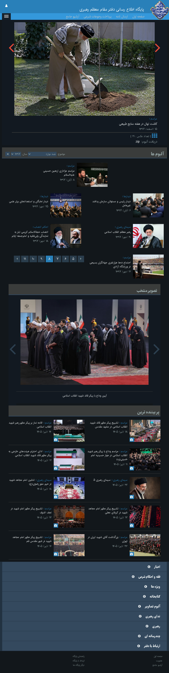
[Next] (17, 259)
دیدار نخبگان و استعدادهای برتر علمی (28, 201)
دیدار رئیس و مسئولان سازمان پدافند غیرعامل (111, 203)
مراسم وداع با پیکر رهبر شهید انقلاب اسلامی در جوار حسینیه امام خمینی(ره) (107, 455)
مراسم (154, 119)
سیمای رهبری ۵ (102, 480)
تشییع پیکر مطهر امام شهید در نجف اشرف (31, 510)
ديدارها (127, 196)
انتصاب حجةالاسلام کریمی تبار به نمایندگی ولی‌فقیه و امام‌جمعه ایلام (30, 234)
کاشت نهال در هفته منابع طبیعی (138, 124)
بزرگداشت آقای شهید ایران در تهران (107, 539)
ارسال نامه (122, 16)
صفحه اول (138, 16)
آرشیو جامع (72, 16)
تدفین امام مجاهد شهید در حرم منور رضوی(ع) (30, 482)
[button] (6, 16)
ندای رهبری (152, 616)
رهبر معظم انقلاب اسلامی (117, 232)
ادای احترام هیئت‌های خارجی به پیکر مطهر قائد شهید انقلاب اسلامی (30, 453)
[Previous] (81, 259)
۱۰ (33, 259)
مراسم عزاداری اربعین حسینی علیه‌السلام (59, 173)
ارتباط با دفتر (152, 646)
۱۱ (25, 259)
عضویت (159, 660)
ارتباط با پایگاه (78, 660)
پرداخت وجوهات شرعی (98, 16)
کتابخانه (155, 596)
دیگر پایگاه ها (78, 665)
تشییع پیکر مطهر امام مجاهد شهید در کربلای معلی (107, 510)
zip (138, 141)
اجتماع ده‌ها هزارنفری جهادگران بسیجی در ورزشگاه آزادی (110, 264)
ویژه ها (155, 586)
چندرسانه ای (152, 636)
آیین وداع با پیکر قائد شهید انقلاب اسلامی (84, 396)
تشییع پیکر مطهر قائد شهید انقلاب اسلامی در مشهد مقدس (108, 425)
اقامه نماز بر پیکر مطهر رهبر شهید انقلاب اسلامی (30, 425)
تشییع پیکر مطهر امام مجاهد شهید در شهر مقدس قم (32, 539)
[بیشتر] (154, 136)
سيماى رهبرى (123, 227)
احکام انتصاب (41, 227)
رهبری (156, 626)
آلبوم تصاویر (152, 606)
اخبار (157, 567)
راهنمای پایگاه (78, 656)
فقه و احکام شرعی (149, 576)
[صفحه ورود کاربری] (6, 6)
